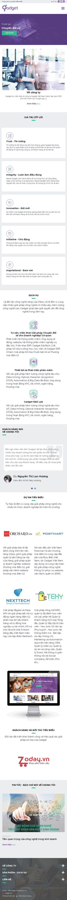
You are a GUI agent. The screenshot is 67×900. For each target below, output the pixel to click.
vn (52, 1)
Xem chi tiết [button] (9, 33)
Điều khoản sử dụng (25, 896)
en (56, 1)
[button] (32, 488)
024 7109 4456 (17, 1)
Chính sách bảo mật (8, 896)
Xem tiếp (31, 103)
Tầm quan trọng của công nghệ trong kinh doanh (29, 839)
